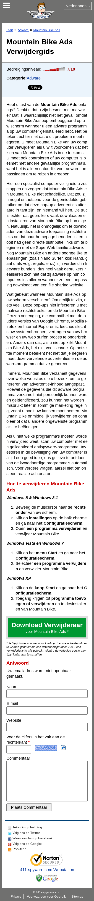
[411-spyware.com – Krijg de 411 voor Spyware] (41, 10)
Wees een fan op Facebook (32, 838)
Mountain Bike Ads (46, 30)
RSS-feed (19, 849)
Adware (23, 30)
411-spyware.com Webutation (47, 869)
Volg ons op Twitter (26, 833)
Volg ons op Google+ (28, 844)
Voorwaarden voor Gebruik (46, 896)
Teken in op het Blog (27, 827)
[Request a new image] (63, 747)
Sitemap (77, 896)
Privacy (16, 896)
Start (9, 30)
